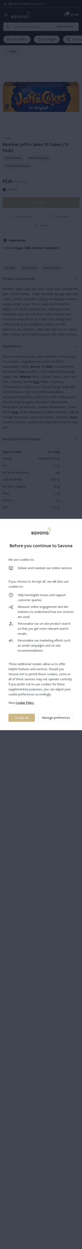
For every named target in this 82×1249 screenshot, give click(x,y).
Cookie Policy (25, 703)
